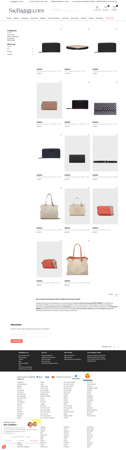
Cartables (89, 390)
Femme (42, 398)
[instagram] (118, 346)
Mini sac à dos (67, 388)
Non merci (8, 440)
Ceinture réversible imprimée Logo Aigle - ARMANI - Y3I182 (107, 177)
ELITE (41, 433)
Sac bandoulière (21, 396)
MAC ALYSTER (90, 431)
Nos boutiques (23, 357)
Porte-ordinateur (68, 406)
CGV (20, 365)
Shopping (89, 386)
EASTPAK (42, 431)
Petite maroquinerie (13, 36)
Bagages (19, 386)
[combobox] (66, 9)
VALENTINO (89, 444)
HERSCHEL (66, 433)
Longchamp (20, 382)
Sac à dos (20, 404)
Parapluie (89, 402)
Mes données (68, 357)
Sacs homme (67, 392)
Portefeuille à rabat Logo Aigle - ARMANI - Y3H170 (104, 124)
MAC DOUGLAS (90, 429)
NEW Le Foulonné (91, 415)
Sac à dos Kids (68, 390)
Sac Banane (20, 414)
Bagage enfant (44, 394)
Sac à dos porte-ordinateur (47, 417)
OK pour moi (34, 440)
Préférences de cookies (25, 369)
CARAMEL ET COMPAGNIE (23, 446)
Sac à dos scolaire (45, 412)
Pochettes (20, 412)
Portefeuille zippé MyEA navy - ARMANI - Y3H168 (76, 124)
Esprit (41, 437)
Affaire (65, 404)
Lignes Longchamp (22, 384)
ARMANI (39, 69)
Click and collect (46, 359)
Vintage (42, 404)
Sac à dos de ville (45, 408)
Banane (66, 398)
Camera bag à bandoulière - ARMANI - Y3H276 (48, 282)
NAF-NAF (89, 433)
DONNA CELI (43, 429)
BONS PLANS (11, 40)
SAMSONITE (90, 437)
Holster (66, 400)
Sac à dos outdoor (45, 410)
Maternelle (89, 398)
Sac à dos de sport (69, 384)
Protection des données (25, 367)
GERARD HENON (44, 446)
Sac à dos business (45, 415)
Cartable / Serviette (69, 412)
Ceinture (89, 404)
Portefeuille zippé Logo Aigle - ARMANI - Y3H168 (49, 71)
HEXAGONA (66, 435)
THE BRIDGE (90, 442)
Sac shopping (21, 402)
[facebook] (114, 346)
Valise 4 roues (44, 386)
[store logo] (26, 10)
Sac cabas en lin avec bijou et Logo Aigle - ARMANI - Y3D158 (52, 230)
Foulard (89, 406)
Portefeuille (90, 396)
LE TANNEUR (66, 446)
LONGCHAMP (90, 427)
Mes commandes (69, 355)
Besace (19, 410)
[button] (60, 29)
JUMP (65, 439)
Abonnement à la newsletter (72, 359)
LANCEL (65, 444)
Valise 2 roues (44, 388)
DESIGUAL (42, 427)
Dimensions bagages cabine (50, 363)
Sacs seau (20, 408)
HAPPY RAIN (66, 431)
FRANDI (42, 444)
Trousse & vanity (44, 392)
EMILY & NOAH (43, 435)
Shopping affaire (68, 415)
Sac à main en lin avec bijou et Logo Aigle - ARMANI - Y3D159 (79, 230)
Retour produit (46, 361)
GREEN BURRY (67, 427)
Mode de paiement (47, 355)
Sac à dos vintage (68, 386)
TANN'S (88, 441)
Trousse (89, 394)
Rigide (19, 417)
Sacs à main (10, 34)
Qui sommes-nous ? (24, 355)
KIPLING (65, 441)
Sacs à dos (43, 406)
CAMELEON (20, 444)
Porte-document (68, 408)
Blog (20, 361)
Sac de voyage (44, 390)
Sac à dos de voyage (69, 382)
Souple (42, 382)
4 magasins (14, 1)
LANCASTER (66, 442)
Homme (19, 388)
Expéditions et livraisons (48, 357)
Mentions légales (23, 363)
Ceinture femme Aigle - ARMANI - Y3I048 (74, 71)
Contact (21, 359)
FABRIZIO (42, 441)
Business (66, 402)
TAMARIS (89, 439)
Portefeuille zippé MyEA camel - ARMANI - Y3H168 (49, 124)
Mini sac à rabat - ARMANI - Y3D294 (101, 230)
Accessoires (10, 38)
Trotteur (19, 406)
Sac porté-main (21, 394)
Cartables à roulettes (92, 388)
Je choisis (21, 440)
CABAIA (19, 442)
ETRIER (41, 439)
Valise (42, 384)
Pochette (66, 394)
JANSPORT (66, 437)
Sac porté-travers (21, 398)
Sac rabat (19, 400)
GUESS (65, 429)
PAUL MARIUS (90, 435)
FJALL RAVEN (43, 442)
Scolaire (66, 417)
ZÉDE (88, 446)
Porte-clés (43, 402)
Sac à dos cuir (44, 414)
